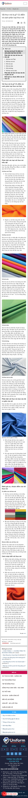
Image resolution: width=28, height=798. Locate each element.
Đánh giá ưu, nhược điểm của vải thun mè (14, 77)
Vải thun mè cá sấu (11, 70)
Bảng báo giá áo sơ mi (9, 732)
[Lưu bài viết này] (25, 23)
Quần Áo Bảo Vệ (7, 707)
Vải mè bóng (9, 68)
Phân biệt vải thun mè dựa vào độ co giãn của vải (14, 73)
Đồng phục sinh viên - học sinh (13, 688)
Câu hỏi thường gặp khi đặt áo (11, 719)
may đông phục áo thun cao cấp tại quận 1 (14, 661)
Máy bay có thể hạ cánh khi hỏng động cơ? (14, 666)
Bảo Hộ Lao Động (8, 699)
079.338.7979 (14, 761)
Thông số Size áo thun (9, 722)
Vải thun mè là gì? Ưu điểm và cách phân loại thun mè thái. (13, 52)
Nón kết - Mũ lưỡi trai (9, 703)
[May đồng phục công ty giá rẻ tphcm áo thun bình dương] (6, 3)
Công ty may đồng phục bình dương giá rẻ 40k (13, 658)
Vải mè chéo (9, 66)
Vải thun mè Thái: (11, 59)
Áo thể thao (6, 691)
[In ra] (22, 23)
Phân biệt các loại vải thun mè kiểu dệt (13, 56)
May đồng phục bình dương (19, 796)
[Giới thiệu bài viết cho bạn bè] (18, 23)
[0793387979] (4, 794)
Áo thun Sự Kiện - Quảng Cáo (12, 676)
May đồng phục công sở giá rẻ (11, 655)
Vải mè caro (9, 64)
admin (25, 633)
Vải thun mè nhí (10, 61)
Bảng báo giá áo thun (8, 729)
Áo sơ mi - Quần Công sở (10, 695)
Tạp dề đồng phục (8, 684)
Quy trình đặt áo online (9, 715)
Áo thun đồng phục (9, 680)
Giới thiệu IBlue (7, 725)
